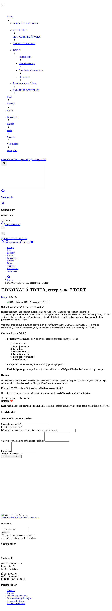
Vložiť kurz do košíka (11, 456)
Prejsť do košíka (10, 224)
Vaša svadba (12, 144)
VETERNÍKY (20, 30)
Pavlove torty (25, 57)
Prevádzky (12, 117)
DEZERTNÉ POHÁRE (24, 43)
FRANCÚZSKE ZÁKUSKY (27, 36)
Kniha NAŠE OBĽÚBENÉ (26, 90)
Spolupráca (12, 150)
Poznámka (6, 451)
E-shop (10, 16)
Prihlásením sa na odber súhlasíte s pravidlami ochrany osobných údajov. (19, 536)
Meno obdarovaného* (11, 424)
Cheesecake (24, 77)
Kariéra (10, 123)
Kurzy (10, 110)
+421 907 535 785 (9, 517)
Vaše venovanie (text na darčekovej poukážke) (22, 440)
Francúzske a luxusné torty (31, 70)
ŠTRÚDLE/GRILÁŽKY (24, 83)
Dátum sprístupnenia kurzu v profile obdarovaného (24, 430)
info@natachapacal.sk (29, 517)
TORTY (17, 50)
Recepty (11, 103)
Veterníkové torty (27, 63)
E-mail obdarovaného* (11, 427)
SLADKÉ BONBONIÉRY (25, 23)
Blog (9, 97)
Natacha (11, 137)
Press (9, 130)
